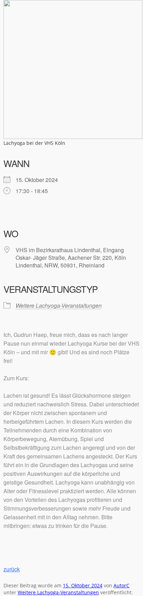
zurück (11, 569)
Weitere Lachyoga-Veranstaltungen (59, 305)
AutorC (121, 585)
